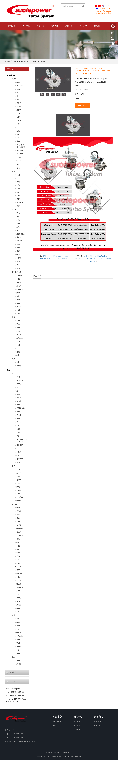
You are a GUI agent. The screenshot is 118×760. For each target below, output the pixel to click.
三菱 (41, 61)
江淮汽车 (19, 164)
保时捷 (18, 230)
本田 (18, 341)
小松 (18, 279)
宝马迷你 (19, 240)
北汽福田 (19, 150)
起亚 (18, 254)
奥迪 (18, 223)
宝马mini (19, 338)
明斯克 (18, 161)
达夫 (18, 92)
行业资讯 (77, 729)
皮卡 (13, 171)
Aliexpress (57, 752)
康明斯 (18, 106)
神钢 (18, 310)
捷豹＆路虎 (20, 234)
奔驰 (18, 82)
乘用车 (35, 61)
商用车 (14, 79)
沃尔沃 (18, 89)
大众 (18, 192)
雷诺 (18, 99)
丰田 (18, 175)
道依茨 (18, 296)
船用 (13, 358)
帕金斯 (18, 282)
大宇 (18, 293)
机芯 (8, 370)
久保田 (18, 306)
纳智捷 (18, 258)
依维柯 (18, 103)
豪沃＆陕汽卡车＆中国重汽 (22, 145)
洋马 (18, 303)
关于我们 (26, 26)
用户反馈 (83, 26)
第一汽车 (19, 154)
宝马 (18, 227)
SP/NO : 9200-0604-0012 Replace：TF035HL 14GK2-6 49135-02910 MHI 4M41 (73, 304)
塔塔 (18, 168)
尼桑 (18, 181)
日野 (18, 124)
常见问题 (77, 721)
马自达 (18, 195)
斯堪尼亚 (19, 85)
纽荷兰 (18, 570)
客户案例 (55, 26)
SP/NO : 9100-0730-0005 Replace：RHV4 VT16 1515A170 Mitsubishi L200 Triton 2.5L (101, 305)
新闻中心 (69, 26)
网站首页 (12, 26)
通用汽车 (19, 202)
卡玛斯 (18, 157)
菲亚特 (18, 237)
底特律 (18, 110)
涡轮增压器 (27, 61)
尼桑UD (19, 131)
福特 (18, 117)
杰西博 (18, 286)
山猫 (18, 313)
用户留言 (97, 725)
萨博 (18, 261)
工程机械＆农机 (17, 272)
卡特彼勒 (19, 275)
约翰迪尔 (19, 289)
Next (68, 79)
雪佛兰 (18, 185)
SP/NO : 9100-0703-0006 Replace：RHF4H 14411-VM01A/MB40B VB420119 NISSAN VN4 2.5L (93, 258)
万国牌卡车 (20, 113)
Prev (37, 79)
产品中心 (40, 26)
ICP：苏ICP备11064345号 (72, 756)
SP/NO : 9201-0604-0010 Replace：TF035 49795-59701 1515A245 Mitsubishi (45, 304)
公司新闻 (77, 725)
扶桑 (18, 141)
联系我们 (97, 26)
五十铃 (18, 127)
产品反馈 (82, 105)
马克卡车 (19, 120)
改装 (13, 317)
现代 (18, 134)
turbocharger (67, 752)
